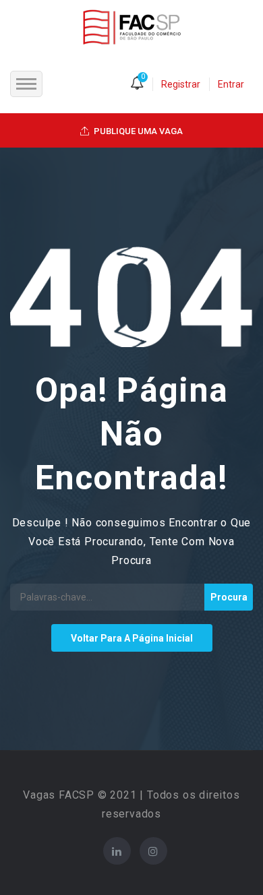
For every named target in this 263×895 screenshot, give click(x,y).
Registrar (180, 84)
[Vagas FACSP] (132, 26)
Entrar (231, 84)
